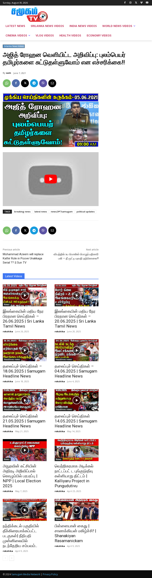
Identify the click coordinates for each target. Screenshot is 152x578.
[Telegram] (34, 83)
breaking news (22, 211)
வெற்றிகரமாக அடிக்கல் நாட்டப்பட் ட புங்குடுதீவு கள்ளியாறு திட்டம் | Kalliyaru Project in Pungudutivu (74, 476)
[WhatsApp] (7, 83)
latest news (40, 211)
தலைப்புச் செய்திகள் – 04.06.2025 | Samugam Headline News (76, 371)
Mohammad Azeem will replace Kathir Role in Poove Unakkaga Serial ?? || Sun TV (23, 258)
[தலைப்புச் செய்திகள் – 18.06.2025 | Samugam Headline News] (25, 350)
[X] (136, 3)
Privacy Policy (50, 574)
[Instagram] (130, 3)
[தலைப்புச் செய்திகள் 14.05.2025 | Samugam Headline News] (77, 400)
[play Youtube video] (51, 179)
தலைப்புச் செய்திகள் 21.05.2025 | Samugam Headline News (24, 421)
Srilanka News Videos (14, 46)
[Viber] (43, 83)
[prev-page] (5, 558)
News (7, 304)
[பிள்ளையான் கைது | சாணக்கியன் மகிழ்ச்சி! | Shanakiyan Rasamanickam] (77, 510)
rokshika (8, 331)
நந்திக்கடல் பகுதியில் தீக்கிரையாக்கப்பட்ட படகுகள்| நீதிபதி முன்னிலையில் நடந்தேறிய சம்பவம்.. (21, 536)
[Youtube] (147, 3)
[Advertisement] (103, 14)
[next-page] (11, 558)
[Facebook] (125, 3)
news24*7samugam (62, 211)
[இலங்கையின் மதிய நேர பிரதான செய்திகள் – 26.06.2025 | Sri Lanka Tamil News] (25, 295)
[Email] (52, 83)
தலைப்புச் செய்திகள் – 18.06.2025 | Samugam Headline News (24, 371)
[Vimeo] (141, 3)
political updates (86, 211)
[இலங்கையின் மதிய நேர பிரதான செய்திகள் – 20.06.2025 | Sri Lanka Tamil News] (77, 295)
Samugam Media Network (25, 574)
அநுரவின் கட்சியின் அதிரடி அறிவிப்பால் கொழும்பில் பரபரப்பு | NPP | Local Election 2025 (22, 476)
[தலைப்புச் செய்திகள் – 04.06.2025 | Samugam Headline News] (77, 350)
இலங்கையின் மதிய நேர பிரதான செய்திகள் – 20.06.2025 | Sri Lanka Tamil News (75, 319)
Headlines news (12, 359)
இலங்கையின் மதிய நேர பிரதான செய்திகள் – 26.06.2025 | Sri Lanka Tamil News (23, 319)
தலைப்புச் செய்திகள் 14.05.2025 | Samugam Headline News (76, 421)
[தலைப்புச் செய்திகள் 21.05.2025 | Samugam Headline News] (25, 400)
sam (8, 72)
